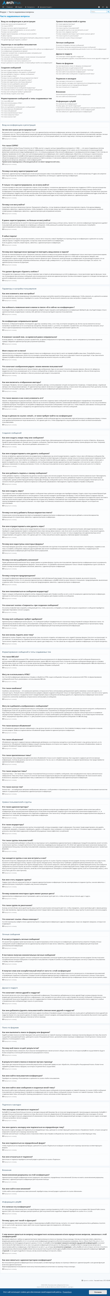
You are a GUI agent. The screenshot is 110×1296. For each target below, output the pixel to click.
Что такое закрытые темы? (10, 115)
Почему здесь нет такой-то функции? (68, 106)
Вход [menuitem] (104, 7)
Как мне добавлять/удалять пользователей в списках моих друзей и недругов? (82, 58)
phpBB (67, 357)
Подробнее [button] (67, 1292)
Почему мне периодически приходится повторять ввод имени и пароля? (25, 38)
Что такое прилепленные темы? (11, 113)
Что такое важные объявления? (11, 109)
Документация (45, 7)
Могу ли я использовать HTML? (11, 103)
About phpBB (88, 1211)
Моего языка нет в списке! (10, 55)
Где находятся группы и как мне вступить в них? (72, 30)
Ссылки (3, 7)
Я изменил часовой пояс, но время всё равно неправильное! (21, 53)
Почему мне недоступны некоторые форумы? (16, 82)
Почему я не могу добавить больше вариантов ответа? (19, 78)
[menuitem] (99, 7)
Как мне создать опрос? (9, 76)
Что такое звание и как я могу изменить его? (16, 61)
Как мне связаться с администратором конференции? (74, 112)
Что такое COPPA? (7, 26)
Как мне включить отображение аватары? (15, 59)
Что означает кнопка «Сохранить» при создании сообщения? (21, 90)
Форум (19, 7)
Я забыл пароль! (6, 36)
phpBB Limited (64, 1209)
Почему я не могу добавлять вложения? (14, 84)
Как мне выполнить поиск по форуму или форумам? (73, 66)
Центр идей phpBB (8, 1225)
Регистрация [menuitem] (107, 7)
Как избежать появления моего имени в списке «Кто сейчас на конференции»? (27, 49)
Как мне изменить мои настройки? (12, 47)
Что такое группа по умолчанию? (67, 36)
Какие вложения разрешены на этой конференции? (73, 94)
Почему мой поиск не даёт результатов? (69, 68)
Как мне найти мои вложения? (66, 96)
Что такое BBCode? (7, 101)
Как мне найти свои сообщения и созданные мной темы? (75, 74)
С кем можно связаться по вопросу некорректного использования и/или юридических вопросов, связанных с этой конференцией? (80, 109)
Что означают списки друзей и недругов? (70, 56)
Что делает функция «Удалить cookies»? (14, 40)
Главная (10, 7)
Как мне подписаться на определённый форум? (72, 85)
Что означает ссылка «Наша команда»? (69, 38)
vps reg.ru (70, 1287)
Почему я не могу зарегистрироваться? (14, 28)
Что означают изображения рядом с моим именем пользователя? (23, 57)
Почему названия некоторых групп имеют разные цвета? (75, 34)
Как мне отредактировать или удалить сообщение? (18, 72)
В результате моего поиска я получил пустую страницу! (74, 70)
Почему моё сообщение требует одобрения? (16, 92)
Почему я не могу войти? (9, 32)
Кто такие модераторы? (64, 26)
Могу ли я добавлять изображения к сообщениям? (18, 107)
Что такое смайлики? (8, 105)
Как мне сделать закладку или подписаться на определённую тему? (78, 83)
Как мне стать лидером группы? (67, 32)
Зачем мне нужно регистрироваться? (13, 24)
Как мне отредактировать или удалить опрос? (16, 80)
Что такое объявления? (9, 111)
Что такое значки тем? (8, 117)
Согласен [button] (98, 1292)
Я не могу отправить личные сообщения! (70, 45)
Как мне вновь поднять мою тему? (12, 94)
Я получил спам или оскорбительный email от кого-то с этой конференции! (81, 49)
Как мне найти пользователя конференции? (71, 72)
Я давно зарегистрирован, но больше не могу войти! (18, 34)
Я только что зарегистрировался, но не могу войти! (18, 30)
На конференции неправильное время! (14, 51)
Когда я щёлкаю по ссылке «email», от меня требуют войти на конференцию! (26, 63)
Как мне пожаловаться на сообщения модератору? (18, 88)
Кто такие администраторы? (65, 24)
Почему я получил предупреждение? (13, 86)
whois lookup (27, 1241)
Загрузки (30, 7)
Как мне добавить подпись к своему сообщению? (17, 74)
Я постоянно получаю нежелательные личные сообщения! (76, 47)
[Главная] (55, 3)
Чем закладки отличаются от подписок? (69, 81)
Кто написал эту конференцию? (66, 104)
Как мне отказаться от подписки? (67, 87)
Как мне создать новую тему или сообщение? (16, 70)
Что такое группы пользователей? (67, 28)
